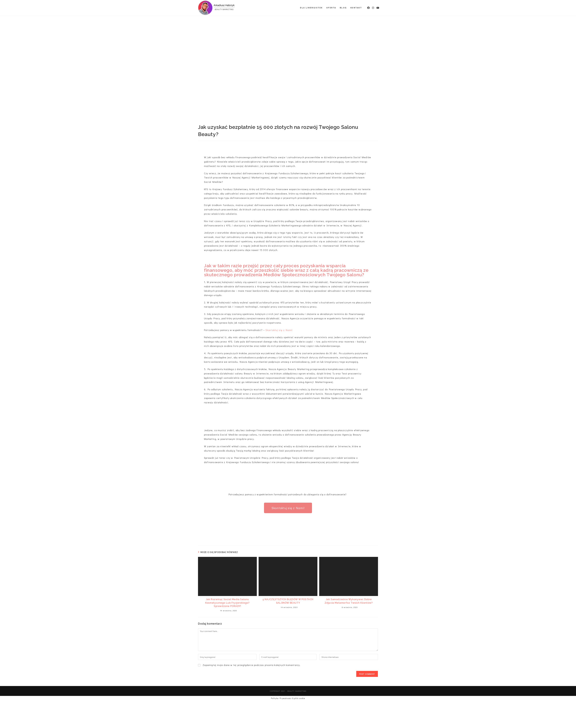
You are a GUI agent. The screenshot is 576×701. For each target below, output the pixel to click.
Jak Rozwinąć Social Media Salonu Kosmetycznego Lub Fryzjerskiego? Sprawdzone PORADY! (227, 603)
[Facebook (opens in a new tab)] (367, 8)
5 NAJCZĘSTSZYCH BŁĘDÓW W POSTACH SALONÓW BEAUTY (288, 601)
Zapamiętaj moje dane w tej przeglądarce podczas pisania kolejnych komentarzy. (251, 665)
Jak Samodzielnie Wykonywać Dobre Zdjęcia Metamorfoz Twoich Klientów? (349, 601)
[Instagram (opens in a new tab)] (372, 8)
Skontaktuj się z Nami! (280, 330)
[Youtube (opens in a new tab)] (376, 8)
